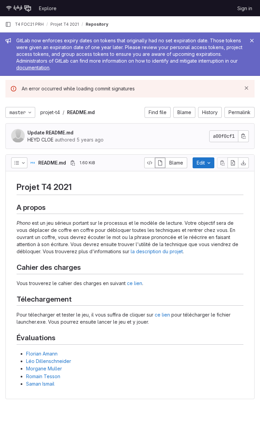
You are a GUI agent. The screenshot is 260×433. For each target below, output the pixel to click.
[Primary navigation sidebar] (8, 24)
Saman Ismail (40, 384)
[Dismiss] (246, 88)
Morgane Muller (44, 368)
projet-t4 (50, 112)
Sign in (244, 8)
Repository (97, 24)
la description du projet (157, 251)
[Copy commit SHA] (243, 136)
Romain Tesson (43, 376)
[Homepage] (19, 8)
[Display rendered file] (160, 162)
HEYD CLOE (40, 140)
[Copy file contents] (222, 162)
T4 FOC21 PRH (29, 24)
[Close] (252, 41)
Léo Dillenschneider (48, 361)
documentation (32, 67)
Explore (48, 8)
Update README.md (50, 132)
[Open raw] (233, 162)
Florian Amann (42, 353)
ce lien (134, 283)
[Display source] (149, 162)
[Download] (243, 162)
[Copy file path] (72, 162)
